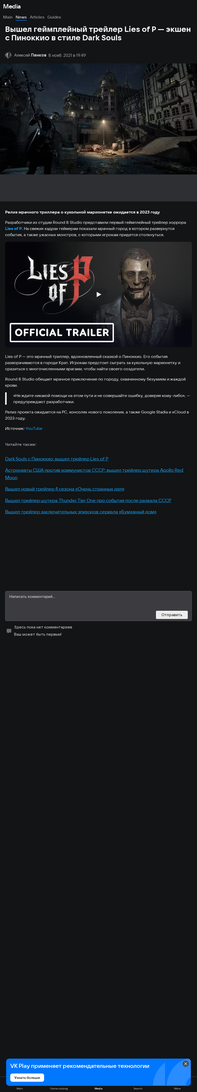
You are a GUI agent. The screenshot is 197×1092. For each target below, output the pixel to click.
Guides (54, 17)
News (21, 17)
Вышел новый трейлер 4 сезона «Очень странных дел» (64, 489)
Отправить (171, 614)
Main (8, 17)
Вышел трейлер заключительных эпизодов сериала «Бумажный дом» (80, 512)
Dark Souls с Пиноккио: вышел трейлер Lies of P (57, 459)
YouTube (34, 428)
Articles (37, 17)
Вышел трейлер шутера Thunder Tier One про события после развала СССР (88, 500)
